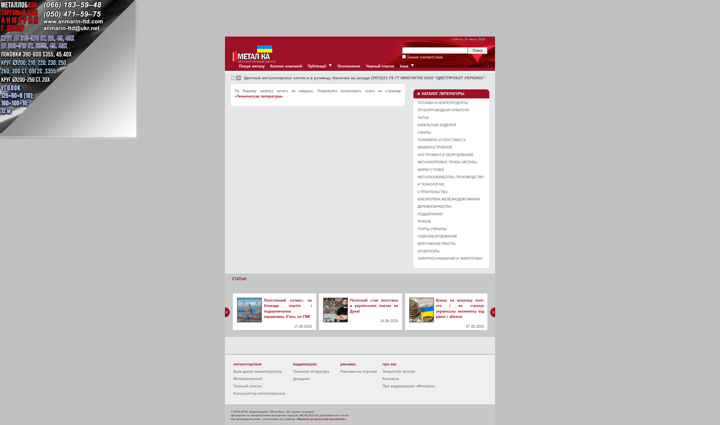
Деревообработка (434, 207)
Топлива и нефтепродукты (443, 103)
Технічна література (311, 371)
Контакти (390, 379)
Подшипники (430, 214)
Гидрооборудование (437, 236)
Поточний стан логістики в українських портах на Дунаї (374, 305)
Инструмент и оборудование (446, 155)
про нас (389, 364)
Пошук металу (252, 66)
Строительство (432, 192)
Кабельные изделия (437, 125)
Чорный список (380, 66)
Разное (424, 221)
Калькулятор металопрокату (259, 393)
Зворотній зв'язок (398, 371)
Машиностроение (435, 147)
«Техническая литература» (259, 96)
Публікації (317, 66)
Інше (404, 66)
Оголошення (349, 66)
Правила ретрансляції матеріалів (321, 419)
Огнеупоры (429, 251)
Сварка (424, 133)
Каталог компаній (286, 66)
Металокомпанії (247, 379)
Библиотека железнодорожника (449, 199)
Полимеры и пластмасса (442, 140)
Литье (423, 118)
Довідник (301, 379)
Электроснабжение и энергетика (450, 259)
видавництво (305, 364)
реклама (348, 364)
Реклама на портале (358, 371)
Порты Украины (432, 229)
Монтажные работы (437, 244)
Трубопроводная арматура (443, 110)
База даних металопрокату (257, 371)
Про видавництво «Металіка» (409, 386)
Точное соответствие (424, 57)
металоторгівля (247, 364)
